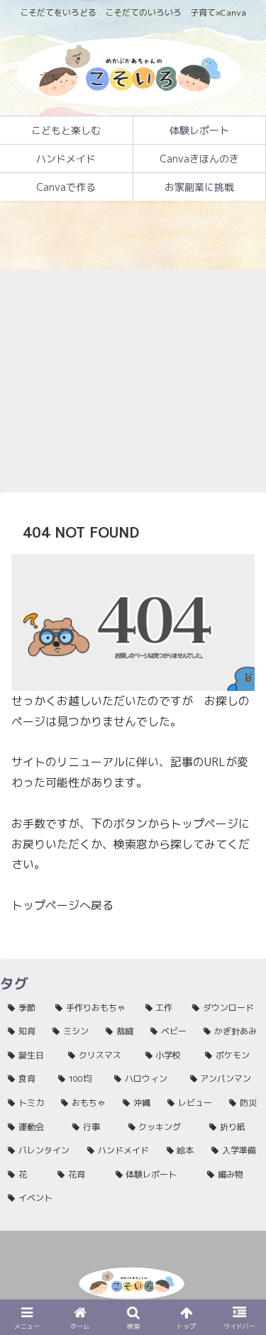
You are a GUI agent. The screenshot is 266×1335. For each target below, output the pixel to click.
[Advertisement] (133, 351)
